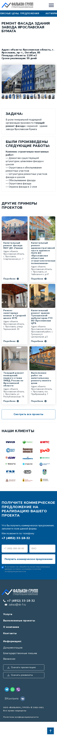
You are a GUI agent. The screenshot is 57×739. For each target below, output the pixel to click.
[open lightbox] (28, 79)
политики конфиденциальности (23, 570)
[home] (17, 5)
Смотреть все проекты (28, 414)
